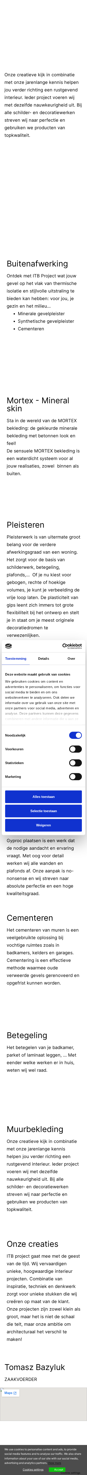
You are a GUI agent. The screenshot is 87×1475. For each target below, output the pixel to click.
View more (54, 1463)
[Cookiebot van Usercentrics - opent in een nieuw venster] (62, 646)
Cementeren (30, 918)
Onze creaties (32, 1244)
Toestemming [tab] (15, 658)
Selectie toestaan (43, 811)
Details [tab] (43, 658)
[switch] (75, 749)
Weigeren (43, 825)
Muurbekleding (35, 1129)
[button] (43, 170)
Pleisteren (25, 525)
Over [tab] (71, 658)
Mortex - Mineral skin (38, 404)
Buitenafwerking (37, 263)
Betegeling (27, 1035)
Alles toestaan (44, 797)
